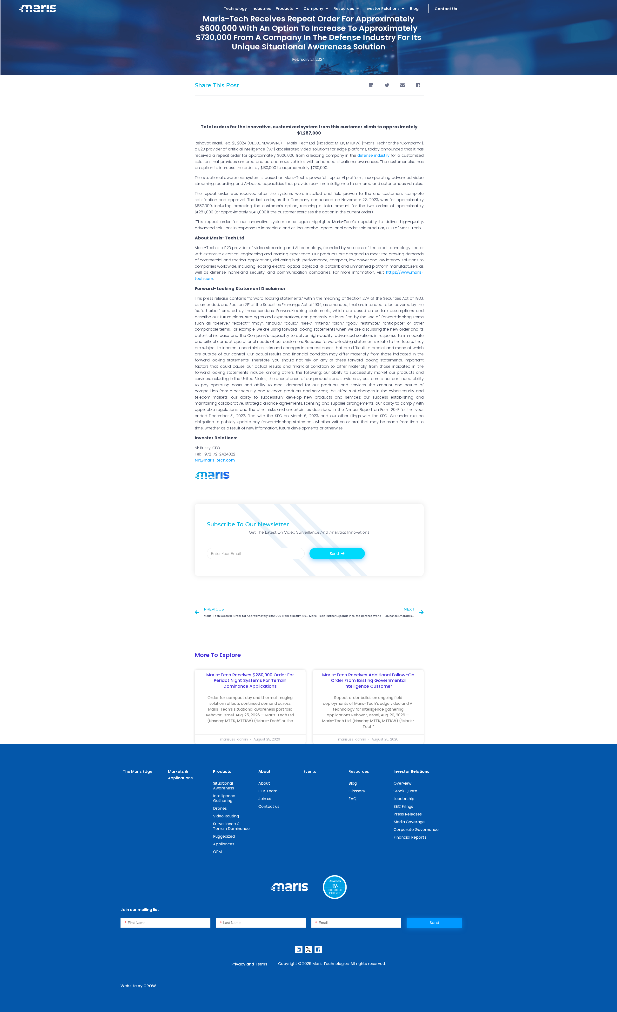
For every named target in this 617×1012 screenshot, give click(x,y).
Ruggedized (224, 836)
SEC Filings (403, 806)
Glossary (357, 791)
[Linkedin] (298, 949)
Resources (359, 771)
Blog (353, 783)
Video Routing (226, 816)
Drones (220, 808)
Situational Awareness (223, 786)
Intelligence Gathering (224, 798)
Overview (402, 783)
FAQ (352, 798)
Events (309, 771)
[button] (287, 8)
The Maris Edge (137, 771)
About (264, 783)
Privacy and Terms (249, 964)
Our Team (267, 791)
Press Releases (408, 814)
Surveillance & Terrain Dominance (231, 826)
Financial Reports (410, 837)
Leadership (404, 798)
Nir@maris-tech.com (215, 460)
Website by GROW (138, 986)
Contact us (268, 806)
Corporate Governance (416, 829)
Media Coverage (409, 822)
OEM (217, 852)
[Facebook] (318, 949)
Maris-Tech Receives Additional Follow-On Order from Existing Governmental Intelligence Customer (368, 680)
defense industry (373, 155)
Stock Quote (405, 791)
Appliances (223, 844)
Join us (264, 798)
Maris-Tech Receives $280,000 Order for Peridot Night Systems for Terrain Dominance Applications (250, 680)
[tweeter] (308, 949)
